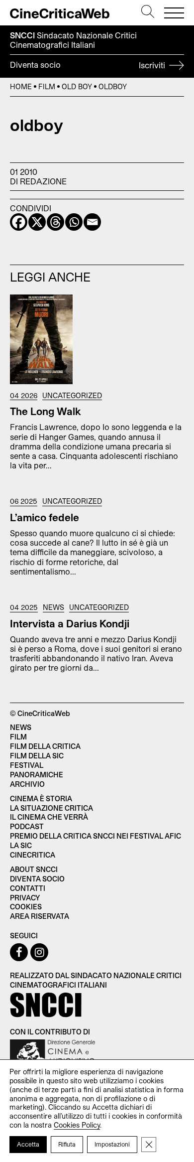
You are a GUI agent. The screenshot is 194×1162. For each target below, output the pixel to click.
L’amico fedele (44, 517)
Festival (26, 765)
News (53, 607)
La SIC (21, 845)
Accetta (28, 1144)
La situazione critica (51, 808)
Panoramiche (36, 774)
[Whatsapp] (74, 222)
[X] (37, 222)
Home (21, 86)
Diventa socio (88, 65)
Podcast (27, 826)
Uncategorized (72, 396)
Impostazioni (112, 1144)
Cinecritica (32, 855)
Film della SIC (37, 755)
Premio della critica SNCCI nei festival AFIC (95, 836)
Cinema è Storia (41, 798)
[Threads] (55, 222)
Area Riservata (39, 916)
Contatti (27, 888)
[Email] (92, 222)
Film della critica (45, 746)
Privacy (25, 897)
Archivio (27, 784)
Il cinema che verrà (49, 817)
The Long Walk (45, 411)
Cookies (26, 906)
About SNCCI (34, 869)
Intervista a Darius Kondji (69, 623)
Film (46, 86)
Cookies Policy (77, 1125)
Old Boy (77, 86)
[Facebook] (18, 222)
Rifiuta (67, 1144)
